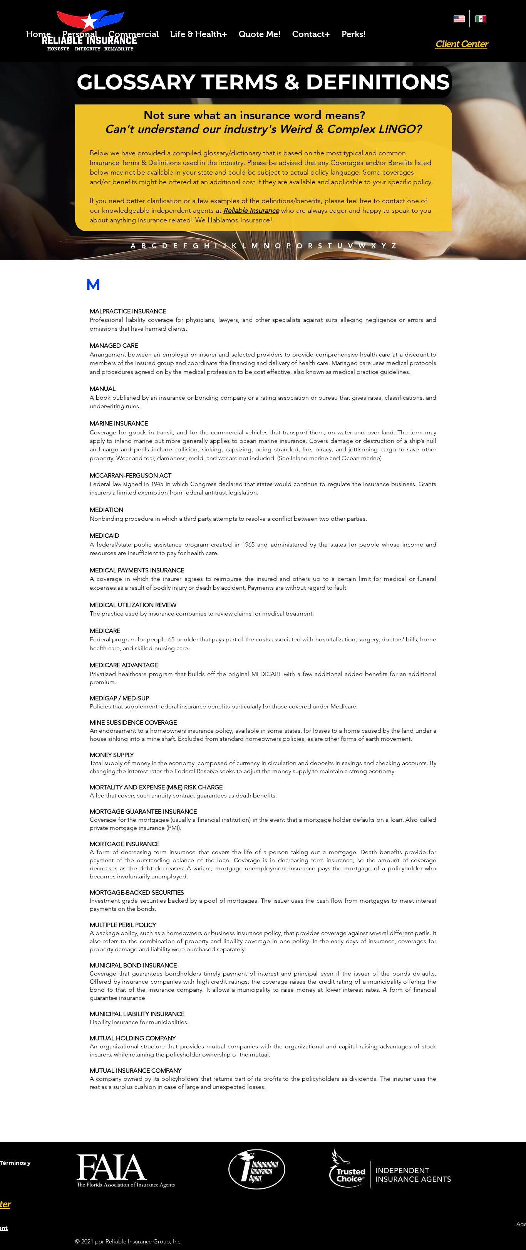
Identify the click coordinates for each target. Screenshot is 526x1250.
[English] (458, 18)
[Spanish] (480, 18)
